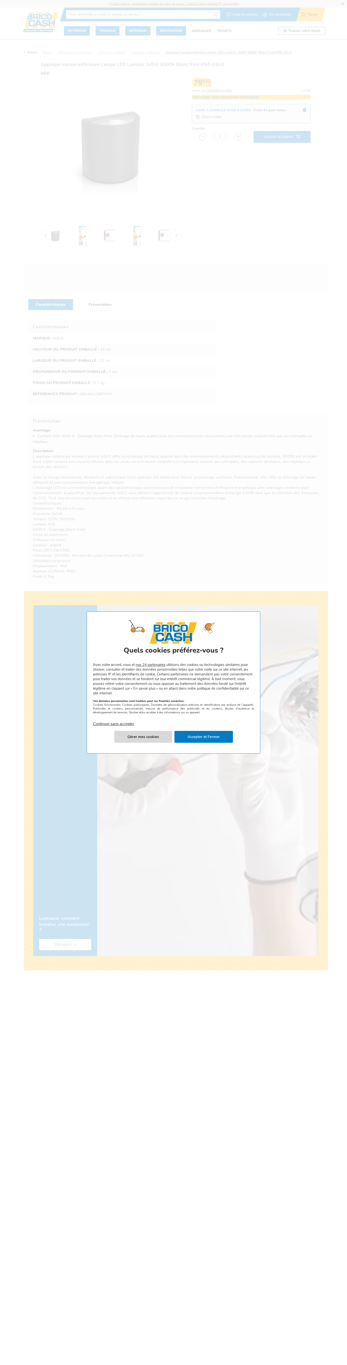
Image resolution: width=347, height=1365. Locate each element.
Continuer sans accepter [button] (113, 721)
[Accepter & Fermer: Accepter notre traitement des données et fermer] (203, 737)
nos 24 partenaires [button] (150, 664)
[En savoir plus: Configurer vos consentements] (143, 737)
